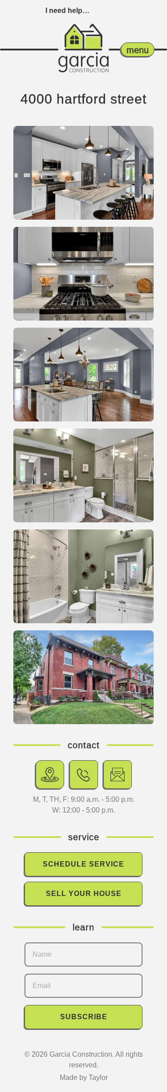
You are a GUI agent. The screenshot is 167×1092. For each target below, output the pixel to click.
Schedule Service (83, 864)
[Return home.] (83, 39)
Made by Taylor (84, 1077)
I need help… (67, 10)
